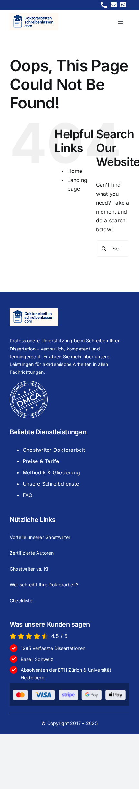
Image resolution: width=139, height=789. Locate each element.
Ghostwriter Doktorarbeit (54, 450)
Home (74, 171)
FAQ (28, 495)
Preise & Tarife (41, 461)
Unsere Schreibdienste (51, 484)
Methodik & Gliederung (51, 472)
